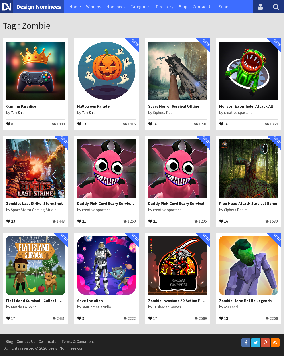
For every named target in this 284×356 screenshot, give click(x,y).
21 (83, 221)
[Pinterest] (265, 342)
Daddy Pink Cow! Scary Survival (176, 203)
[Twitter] (255, 342)
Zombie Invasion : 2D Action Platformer (183, 300)
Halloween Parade (93, 106)
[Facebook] (245, 342)
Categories (140, 6)
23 (12, 221)
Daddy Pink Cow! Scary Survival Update (112, 203)
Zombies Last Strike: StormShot (34, 203)
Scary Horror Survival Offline (173, 106)
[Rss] (275, 342)
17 (12, 318)
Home (75, 6)
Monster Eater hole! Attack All (246, 106)
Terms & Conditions (78, 341)
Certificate (47, 341)
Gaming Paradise (21, 106)
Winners (93, 6)
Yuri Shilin (18, 112)
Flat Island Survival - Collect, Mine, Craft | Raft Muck (52, 300)
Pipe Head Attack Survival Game (248, 203)
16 (154, 123)
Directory (164, 6)
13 (83, 123)
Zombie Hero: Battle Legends (245, 300)
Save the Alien (90, 300)
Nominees (115, 6)
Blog (183, 6)
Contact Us (203, 6)
